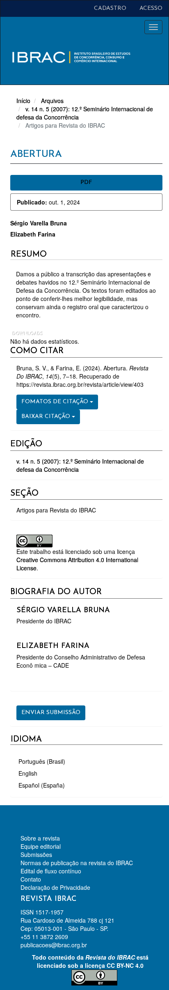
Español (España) (41, 785)
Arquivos (52, 100)
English (27, 773)
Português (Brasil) (41, 761)
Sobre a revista (40, 838)
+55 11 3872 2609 (44, 937)
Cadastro (110, 8)
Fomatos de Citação (55, 402)
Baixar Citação (46, 416)
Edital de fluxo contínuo (51, 871)
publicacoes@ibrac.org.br (54, 945)
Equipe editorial (41, 846)
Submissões (36, 854)
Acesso (150, 8)
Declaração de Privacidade (55, 887)
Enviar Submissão (50, 713)
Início (23, 100)
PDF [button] (86, 182)
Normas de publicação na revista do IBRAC (77, 863)
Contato (31, 879)
